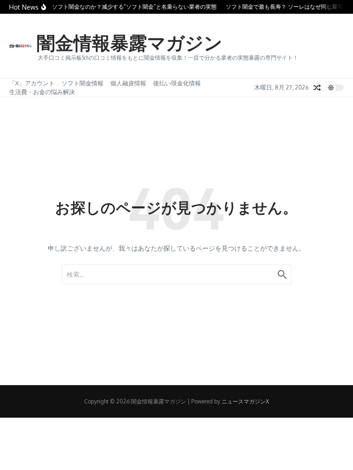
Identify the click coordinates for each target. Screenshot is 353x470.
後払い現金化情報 (177, 83)
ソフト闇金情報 (82, 83)
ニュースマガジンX (245, 401)
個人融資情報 (128, 83)
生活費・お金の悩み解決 (42, 91)
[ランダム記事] (317, 87)
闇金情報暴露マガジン (129, 42)
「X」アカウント (32, 83)
